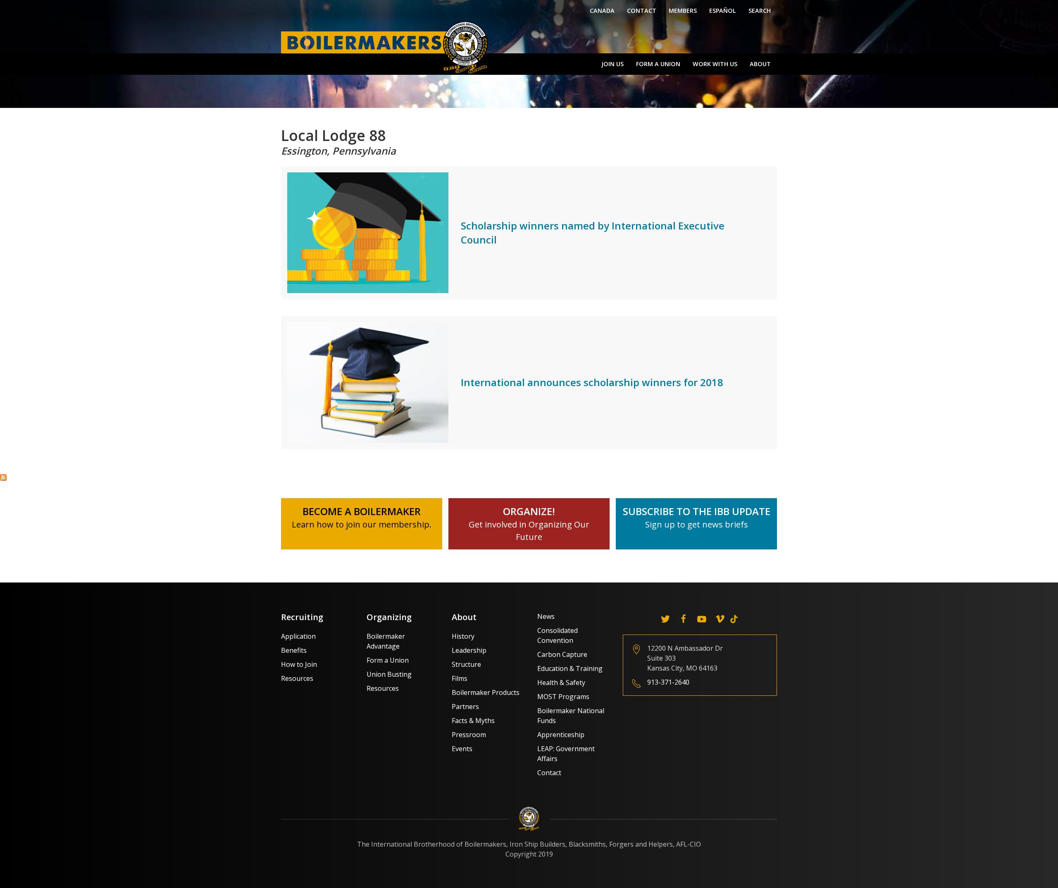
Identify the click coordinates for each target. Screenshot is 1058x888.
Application (298, 636)
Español (722, 10)
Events (462, 748)
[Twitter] (665, 618)
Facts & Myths (473, 720)
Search (759, 10)
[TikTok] (734, 618)
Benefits (294, 650)
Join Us (612, 64)
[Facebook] (683, 618)
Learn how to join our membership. (361, 524)
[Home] (386, 47)
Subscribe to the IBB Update (696, 511)
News (546, 616)
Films (459, 678)
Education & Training (570, 668)
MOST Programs (563, 696)
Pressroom (469, 734)
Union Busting (389, 674)
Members (683, 10)
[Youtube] (702, 618)
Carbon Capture (562, 654)
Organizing (389, 617)
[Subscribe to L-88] (3, 477)
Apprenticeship (560, 734)
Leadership (469, 650)
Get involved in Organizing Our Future (529, 524)
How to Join (299, 664)
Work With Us (715, 64)
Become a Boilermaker (362, 511)
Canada (602, 10)
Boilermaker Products (485, 692)
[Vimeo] (720, 618)
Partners (465, 706)
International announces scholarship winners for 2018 (592, 382)
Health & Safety (561, 682)
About (760, 64)
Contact (641, 10)
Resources (297, 678)
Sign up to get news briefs (696, 524)
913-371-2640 (668, 682)
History (463, 636)
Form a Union (658, 64)
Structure (466, 664)
